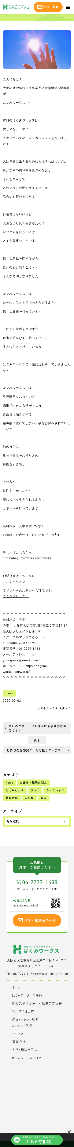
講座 (44, 797)
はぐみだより (15, 790)
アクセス (18, 1033)
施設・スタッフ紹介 (25, 1019)
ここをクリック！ (16, 581)
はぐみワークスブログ (27, 1058)
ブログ (35, 790)
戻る (37, 740)
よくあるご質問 (22, 1025)
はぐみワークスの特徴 (27, 995)
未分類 (29, 797)
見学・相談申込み (25, 1049)
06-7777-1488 (39, 882)
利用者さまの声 (23, 1011)
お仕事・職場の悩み (33, 782)
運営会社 (19, 1041)
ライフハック (55, 790)
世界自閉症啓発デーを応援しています (34, 750)
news (9, 782)
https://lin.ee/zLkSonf (25, 905)
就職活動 (12, 797)
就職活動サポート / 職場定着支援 (37, 1003)
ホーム (16, 987)
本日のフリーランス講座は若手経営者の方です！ (37, 728)
